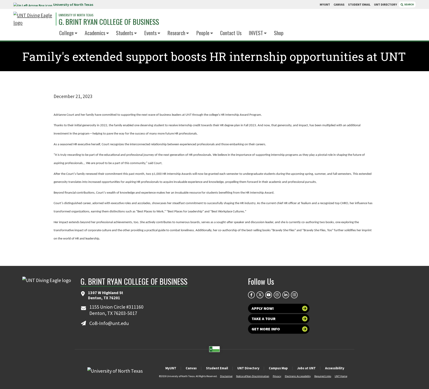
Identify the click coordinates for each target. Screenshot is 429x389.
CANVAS (339, 4)
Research (176, 33)
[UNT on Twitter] (260, 294)
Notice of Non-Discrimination (252, 376)
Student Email (217, 368)
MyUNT (170, 368)
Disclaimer (226, 376)
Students (124, 33)
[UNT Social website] (294, 294)
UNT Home (341, 376)
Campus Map (278, 368)
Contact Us (231, 33)
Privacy (277, 376)
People (202, 33)
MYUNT (325, 4)
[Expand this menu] (76, 33)
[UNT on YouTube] (268, 294)
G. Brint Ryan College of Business (109, 21)
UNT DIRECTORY (385, 4)
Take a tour (263, 318)
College (66, 33)
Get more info (266, 328)
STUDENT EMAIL (359, 4)
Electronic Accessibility (298, 376)
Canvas (191, 368)
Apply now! (263, 308)
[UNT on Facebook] (251, 294)
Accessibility (334, 368)
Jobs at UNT (306, 368)
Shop (279, 33)
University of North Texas (73, 4)
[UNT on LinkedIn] (285, 294)
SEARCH (409, 4)
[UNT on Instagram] (277, 294)
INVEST (256, 33)
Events (150, 33)
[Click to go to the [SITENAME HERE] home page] (33, 19)
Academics (95, 33)
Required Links (322, 376)
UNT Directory (248, 368)
